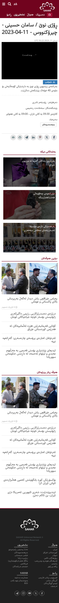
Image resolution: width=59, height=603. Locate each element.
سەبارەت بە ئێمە (21, 577)
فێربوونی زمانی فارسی (47, 577)
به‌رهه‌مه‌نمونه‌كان (48, 124)
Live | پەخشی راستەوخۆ (18, 549)
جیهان (54, 555)
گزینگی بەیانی (51, 580)
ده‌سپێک (40, 15)
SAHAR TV (29, 525)
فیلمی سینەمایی (21, 555)
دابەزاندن (48, 82)
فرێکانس (24, 563)
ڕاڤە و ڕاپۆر (52, 566)
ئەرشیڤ (54, 586)
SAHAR (48, 7)
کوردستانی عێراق (50, 552)
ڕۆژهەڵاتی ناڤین (50, 558)
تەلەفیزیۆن (19, 15)
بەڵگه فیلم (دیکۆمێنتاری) (18, 561)
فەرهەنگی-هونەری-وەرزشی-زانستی (45, 562)
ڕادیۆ (9, 15)
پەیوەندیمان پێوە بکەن (19, 580)
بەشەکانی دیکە (48, 152)
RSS (26, 583)
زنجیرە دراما (23, 558)
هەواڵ (30, 15)
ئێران (55, 549)
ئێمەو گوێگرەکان (50, 583)
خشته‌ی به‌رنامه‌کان (20, 566)
